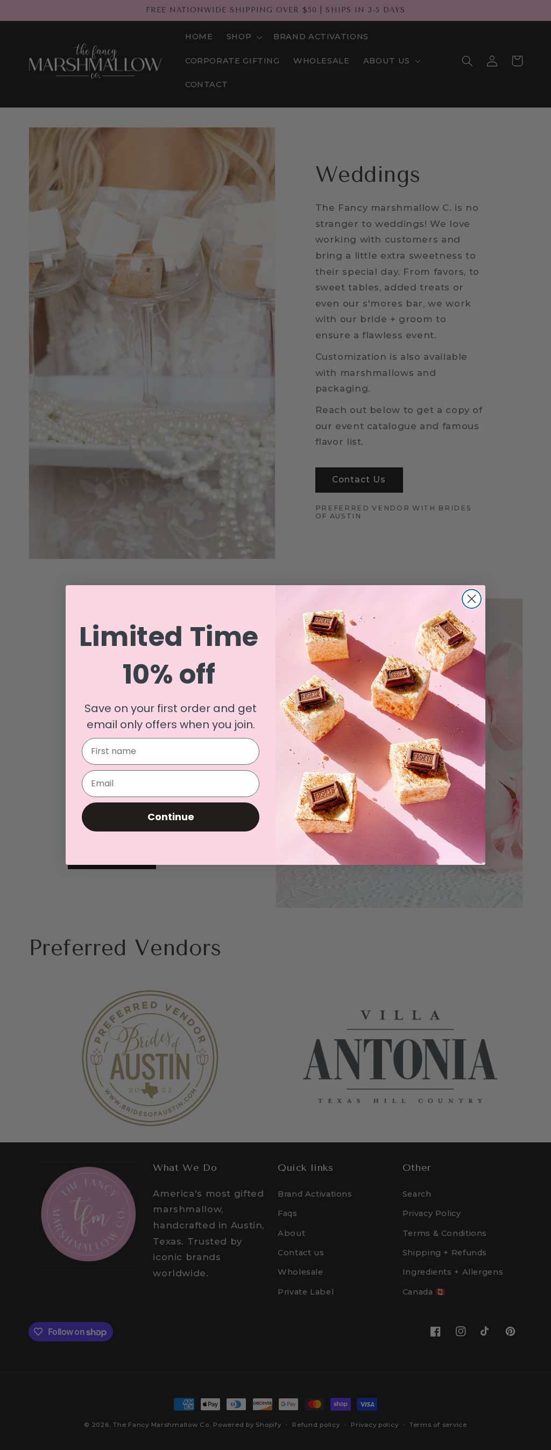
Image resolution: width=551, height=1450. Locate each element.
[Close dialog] (471, 598)
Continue (170, 816)
